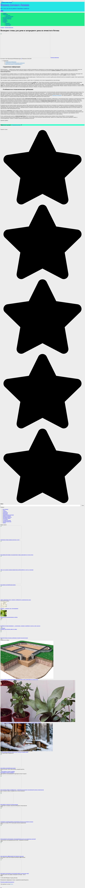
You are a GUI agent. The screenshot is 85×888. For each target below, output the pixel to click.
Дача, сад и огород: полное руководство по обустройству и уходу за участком (16, 569)
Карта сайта (8, 25)
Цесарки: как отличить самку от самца (8, 629)
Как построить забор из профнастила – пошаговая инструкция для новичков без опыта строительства (22, 789)
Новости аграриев (9, 16)
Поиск (1, 503)
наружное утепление (57, 95)
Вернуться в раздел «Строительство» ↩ (13, 64)
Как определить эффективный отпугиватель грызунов (12, 856)
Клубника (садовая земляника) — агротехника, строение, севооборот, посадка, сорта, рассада (20, 625)
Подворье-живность (7, 17)
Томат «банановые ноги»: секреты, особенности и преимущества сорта (15, 599)
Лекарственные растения (8, 514)
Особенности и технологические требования (15, 62)
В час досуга (8, 24)
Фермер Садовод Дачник (14, 5)
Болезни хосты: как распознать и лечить (8, 617)
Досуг (4, 510)
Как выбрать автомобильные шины (8, 584)
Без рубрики (5, 509)
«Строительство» (16, 125)
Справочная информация (10, 61)
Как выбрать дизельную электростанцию (9, 804)
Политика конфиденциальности (7, 882)
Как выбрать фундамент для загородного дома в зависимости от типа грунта (16, 554)
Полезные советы (6, 518)
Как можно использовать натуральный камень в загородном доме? (14, 873)
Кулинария (5, 20)
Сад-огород (7, 15)
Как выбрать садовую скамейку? (7, 772)
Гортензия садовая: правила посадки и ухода (9, 539)
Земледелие (5, 14)
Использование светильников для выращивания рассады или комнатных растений (18, 839)
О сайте (4, 22)
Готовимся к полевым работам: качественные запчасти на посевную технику (16, 821)
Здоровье (5, 19)
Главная (4, 13)
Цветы (4, 522)
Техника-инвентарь (7, 18)
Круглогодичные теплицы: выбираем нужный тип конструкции (14, 637)
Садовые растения (7, 520)
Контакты (7, 23)
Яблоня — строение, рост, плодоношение (9, 608)
